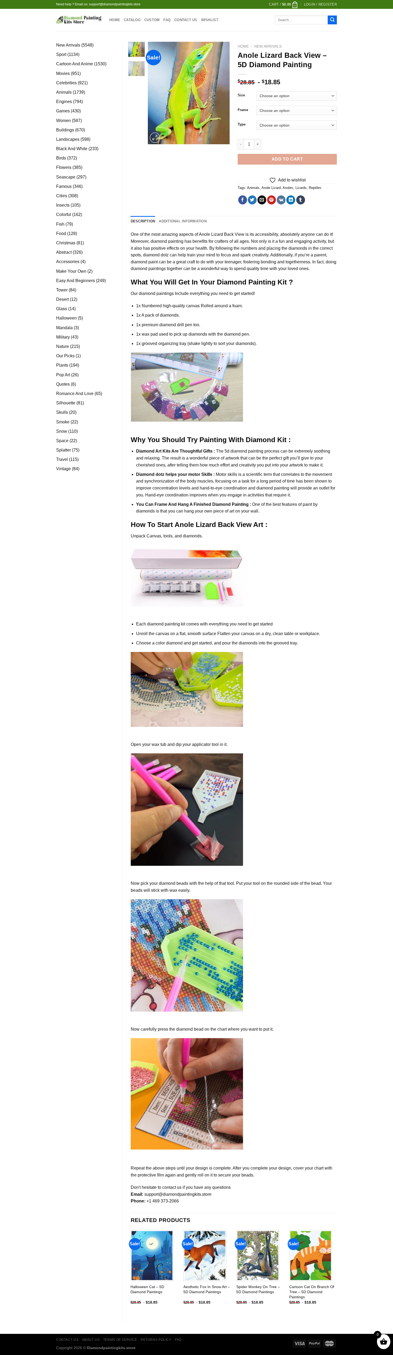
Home (114, 20)
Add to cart (287, 159)
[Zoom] (155, 137)
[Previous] (156, 93)
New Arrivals (268, 46)
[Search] (332, 20)
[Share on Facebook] (242, 199)
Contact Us (185, 20)
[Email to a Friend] (261, 199)
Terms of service (120, 1340)
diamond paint (144, 262)
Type (241, 124)
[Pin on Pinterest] (271, 199)
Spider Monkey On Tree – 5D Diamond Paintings (258, 1289)
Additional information (183, 221)
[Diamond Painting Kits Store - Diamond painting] (78, 20)
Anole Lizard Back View (221, 234)
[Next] (221, 93)
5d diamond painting (244, 451)
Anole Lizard (271, 188)
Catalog (132, 20)
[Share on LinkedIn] (290, 199)
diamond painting (167, 241)
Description (143, 221)
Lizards (301, 188)
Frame (243, 110)
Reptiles (315, 188)
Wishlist (209, 20)
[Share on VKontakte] (281, 199)
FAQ (167, 20)
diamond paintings (156, 293)
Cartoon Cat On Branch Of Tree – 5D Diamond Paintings (311, 1292)
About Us (91, 1340)
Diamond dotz (150, 474)
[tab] (143, 221)
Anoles (288, 188)
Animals (253, 188)
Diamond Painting (246, 282)
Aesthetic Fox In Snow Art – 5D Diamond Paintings (206, 1289)
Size (241, 95)
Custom (152, 20)
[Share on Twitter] (252, 199)
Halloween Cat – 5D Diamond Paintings (147, 1289)
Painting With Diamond (237, 439)
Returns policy (156, 1340)
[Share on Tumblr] (300, 199)
